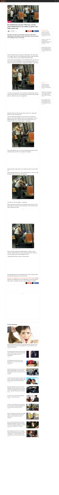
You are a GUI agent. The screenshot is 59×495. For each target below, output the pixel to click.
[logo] (3, 1)
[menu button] (57, 1)
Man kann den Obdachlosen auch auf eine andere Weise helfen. (20, 278)
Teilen (37, 31)
